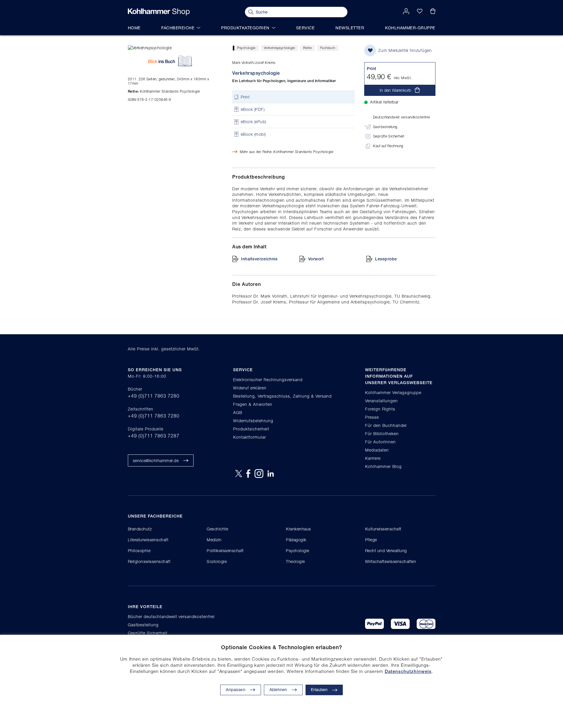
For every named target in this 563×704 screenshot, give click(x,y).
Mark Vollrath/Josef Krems (254, 62)
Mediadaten (377, 449)
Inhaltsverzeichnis (259, 259)
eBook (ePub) (253, 121)
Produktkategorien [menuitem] (245, 27)
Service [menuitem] (305, 27)
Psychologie (246, 48)
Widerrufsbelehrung (253, 420)
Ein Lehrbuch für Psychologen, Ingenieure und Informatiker (284, 81)
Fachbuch (327, 48)
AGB (237, 412)
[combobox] (296, 12)
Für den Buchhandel (386, 425)
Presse (372, 417)
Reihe (307, 48)
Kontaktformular (249, 437)
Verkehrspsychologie (279, 48)
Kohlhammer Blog (383, 466)
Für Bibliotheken (382, 433)
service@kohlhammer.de (156, 460)
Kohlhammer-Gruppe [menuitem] (410, 27)
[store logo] (159, 12)
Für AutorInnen (380, 441)
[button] (283, 690)
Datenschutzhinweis (408, 671)
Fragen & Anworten (252, 404)
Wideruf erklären (250, 387)
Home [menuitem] (134, 27)
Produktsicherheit (251, 428)
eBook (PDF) (253, 109)
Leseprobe (386, 259)
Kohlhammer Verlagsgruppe (393, 392)
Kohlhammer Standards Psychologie (164, 91)
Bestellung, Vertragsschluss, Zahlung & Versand (282, 395)
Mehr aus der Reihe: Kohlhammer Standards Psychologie (286, 152)
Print (245, 96)
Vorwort (316, 259)
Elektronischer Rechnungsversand (268, 379)
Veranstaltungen (381, 400)
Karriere (373, 458)
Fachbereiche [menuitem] (177, 27)
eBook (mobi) (253, 134)
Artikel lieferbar (384, 101)
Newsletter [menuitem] (349, 27)
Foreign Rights (380, 408)
